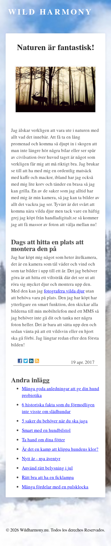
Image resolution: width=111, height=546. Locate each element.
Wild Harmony (50, 11)
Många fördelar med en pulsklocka (55, 487)
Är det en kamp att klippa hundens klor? (60, 449)
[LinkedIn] (31, 361)
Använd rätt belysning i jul (47, 468)
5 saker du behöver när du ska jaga (55, 421)
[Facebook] (20, 361)
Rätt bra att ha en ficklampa (48, 477)
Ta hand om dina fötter (43, 439)
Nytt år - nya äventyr (41, 458)
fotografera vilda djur (64, 291)
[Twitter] (25, 361)
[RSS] (37, 361)
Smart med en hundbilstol (46, 430)
